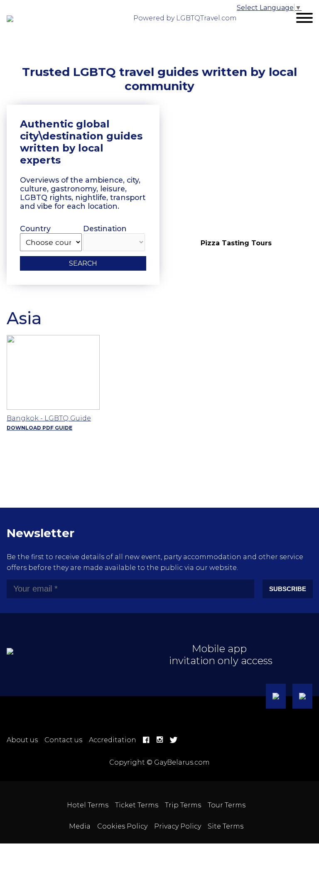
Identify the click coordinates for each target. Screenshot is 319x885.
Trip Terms (183, 805)
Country (35, 228)
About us (22, 740)
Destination (105, 228)
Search (83, 263)
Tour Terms (226, 805)
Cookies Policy (122, 826)
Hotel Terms (87, 805)
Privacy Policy (177, 826)
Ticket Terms (136, 805)
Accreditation (112, 740)
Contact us (63, 740)
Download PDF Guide (39, 428)
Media (80, 826)
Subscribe (287, 588)
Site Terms (225, 826)
